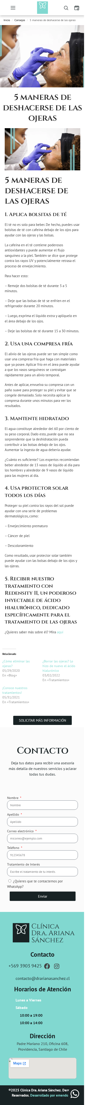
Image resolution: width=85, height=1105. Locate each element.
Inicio (7, 20)
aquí (60, 632)
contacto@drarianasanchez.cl (43, 978)
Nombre (13, 798)
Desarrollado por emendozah (51, 1095)
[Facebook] (47, 966)
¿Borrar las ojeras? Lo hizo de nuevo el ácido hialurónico (58, 666)
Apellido (13, 814)
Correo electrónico (21, 831)
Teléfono (13, 848)
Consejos (19, 20)
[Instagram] (57, 966)
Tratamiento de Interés (23, 864)
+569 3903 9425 (25, 966)
